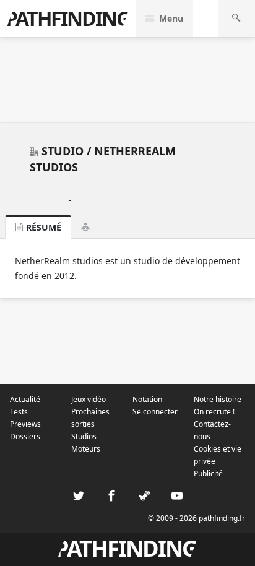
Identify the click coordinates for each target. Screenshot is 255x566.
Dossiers (25, 436)
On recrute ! (214, 411)
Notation (147, 399)
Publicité (208, 473)
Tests (19, 411)
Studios (84, 436)
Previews (25, 424)
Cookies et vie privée (217, 455)
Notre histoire (217, 399)
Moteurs (85, 449)
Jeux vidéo (88, 399)
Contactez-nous (212, 430)
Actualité (25, 399)
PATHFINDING (67, 18)
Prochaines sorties (90, 417)
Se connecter (155, 411)
